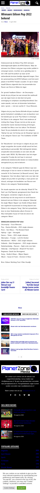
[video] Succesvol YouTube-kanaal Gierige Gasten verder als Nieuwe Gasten (30, 286)
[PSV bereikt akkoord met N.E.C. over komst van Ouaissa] (6, 413)
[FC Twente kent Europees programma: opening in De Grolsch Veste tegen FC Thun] (6, 434)
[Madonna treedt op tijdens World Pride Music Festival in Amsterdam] (5, 351)
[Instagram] (15, 395)
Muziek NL (26, 10)
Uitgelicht (4, 450)
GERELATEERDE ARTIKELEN (11, 314)
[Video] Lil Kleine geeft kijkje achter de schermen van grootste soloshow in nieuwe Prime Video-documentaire (24, 342)
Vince (6, 22)
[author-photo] (20, 300)
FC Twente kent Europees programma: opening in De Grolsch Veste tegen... (25, 432)
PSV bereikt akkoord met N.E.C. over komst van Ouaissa (25, 411)
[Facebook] (3, 27)
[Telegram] (18, 27)
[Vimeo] (25, 395)
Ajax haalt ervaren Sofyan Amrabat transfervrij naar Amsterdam (24, 422)
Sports (3, 457)
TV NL (3, 464)
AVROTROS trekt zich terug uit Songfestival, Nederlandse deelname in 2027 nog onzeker (25, 319)
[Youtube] (29, 395)
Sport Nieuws (5, 454)
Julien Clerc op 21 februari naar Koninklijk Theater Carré (8, 286)
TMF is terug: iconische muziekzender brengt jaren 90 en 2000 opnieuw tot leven (25, 334)
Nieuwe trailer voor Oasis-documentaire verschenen (23, 326)
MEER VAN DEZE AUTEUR (29, 314)
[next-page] (21, 357)
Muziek (8, 8)
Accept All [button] (21, 488)
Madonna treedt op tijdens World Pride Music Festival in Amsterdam (24, 349)
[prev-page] (19, 357)
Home (2, 8)
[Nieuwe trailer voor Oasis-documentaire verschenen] (5, 328)
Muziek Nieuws (18, 10)
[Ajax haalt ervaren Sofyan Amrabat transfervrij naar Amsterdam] (6, 424)
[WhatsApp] (13, 27)
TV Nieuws (4, 460)
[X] (8, 27)
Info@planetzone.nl (29, 391)
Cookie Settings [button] (9, 488)
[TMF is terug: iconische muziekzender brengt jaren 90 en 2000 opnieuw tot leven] (5, 336)
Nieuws (10, 10)
